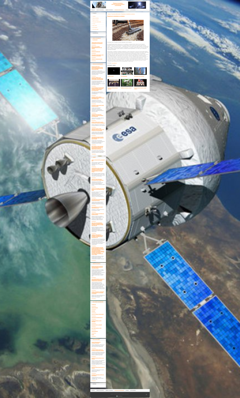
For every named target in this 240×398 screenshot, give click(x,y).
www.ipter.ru (114, 63)
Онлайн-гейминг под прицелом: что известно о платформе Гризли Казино (97, 78)
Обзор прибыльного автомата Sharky (96, 343)
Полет (93, 334)
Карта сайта (95, 25)
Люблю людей (95, 307)
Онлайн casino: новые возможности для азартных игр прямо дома (98, 98)
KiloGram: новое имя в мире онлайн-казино (98, 106)
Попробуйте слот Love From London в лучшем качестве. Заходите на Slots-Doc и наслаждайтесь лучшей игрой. (98, 170)
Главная (94, 16)
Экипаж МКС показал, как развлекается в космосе (97, 43)
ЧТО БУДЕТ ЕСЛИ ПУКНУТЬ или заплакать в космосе (98, 55)
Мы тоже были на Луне (96, 328)
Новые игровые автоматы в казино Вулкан (98, 214)
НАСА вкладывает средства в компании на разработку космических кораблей (98, 280)
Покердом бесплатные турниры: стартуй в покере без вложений (97, 115)
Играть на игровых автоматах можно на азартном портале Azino (98, 189)
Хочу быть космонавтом (97, 317)
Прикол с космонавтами (97, 59)
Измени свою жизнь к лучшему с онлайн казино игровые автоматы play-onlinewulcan (97, 236)
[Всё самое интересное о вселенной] (99, 4)
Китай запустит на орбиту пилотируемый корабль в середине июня (97, 267)
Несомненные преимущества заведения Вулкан (98, 200)
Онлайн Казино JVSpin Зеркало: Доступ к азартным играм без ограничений (98, 129)
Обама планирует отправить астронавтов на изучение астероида (98, 292)
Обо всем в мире (96, 339)
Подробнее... (94, 45)
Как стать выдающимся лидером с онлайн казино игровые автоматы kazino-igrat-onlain (97, 224)
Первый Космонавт (96, 51)
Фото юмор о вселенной (98, 301)
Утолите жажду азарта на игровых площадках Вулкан (98, 350)
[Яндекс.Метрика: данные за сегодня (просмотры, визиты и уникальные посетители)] (119, 396)
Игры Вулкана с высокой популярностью (97, 207)
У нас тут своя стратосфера (98, 314)
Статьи (94, 23)
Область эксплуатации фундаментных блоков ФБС (98, 180)
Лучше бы (94, 304)
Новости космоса (96, 18)
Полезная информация (97, 21)
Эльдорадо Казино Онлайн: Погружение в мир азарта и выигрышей (98, 138)
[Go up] (146, 394)
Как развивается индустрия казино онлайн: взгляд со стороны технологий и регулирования (98, 89)
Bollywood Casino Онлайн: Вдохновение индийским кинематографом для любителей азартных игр (97, 147)
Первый (93, 311)
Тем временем (95, 331)
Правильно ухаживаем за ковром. (116, 16)
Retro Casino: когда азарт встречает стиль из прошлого (98, 122)
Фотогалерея (95, 27)
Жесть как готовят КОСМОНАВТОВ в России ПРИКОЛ (97, 47)
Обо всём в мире (95, 29)
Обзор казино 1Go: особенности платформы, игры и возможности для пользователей (97, 68)
